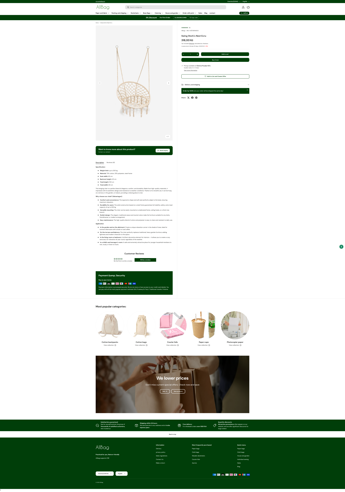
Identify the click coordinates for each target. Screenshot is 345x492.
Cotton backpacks (110, 342)
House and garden (171, 13)
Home (97, 22)
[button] (341, 247)
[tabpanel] (134, 206)
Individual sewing (243, 459)
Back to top (172, 434)
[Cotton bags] (141, 325)
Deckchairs (135, 13)
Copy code (194, 17)
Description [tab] (100, 162)
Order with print (188, 13)
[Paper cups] (204, 325)
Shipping (191, 43)
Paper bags (195, 449)
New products (178, 391)
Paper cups (204, 342)
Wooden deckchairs (198, 456)
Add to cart (225, 54)
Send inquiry (164, 150)
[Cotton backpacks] (110, 325)
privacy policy (160, 452)
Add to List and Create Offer (216, 76)
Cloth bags (195, 452)
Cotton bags (141, 342)
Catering (158, 13)
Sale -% (165, 391)
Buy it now (215, 60)
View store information (190, 70)
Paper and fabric (101, 13)
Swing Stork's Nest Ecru (106, 22)
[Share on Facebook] (192, 98)
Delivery (158, 449)
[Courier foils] (172, 325)
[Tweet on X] (188, 98)
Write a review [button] (145, 260)
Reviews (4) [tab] (111, 162)
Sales (200, 13)
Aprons (194, 463)
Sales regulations (161, 456)
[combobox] (175, 7)
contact (212, 13)
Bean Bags (146, 13)
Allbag (183, 30)
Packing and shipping (119, 13)
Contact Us (159, 459)
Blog (205, 13)
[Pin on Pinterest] (196, 98)
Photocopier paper (235, 342)
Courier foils (172, 342)
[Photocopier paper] (235, 325)
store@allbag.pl (100, 1)
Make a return (160, 463)
